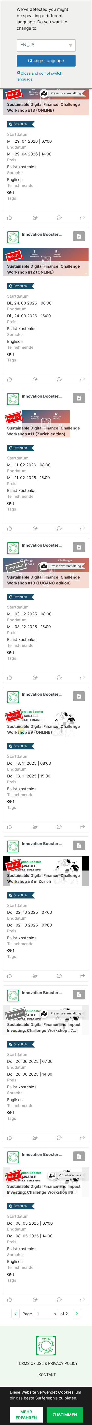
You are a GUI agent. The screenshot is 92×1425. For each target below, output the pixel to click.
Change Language (46, 60)
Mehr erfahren (26, 1414)
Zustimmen (65, 1414)
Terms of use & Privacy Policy (47, 1363)
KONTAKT (47, 1374)
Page (27, 1313)
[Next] (77, 1313)
